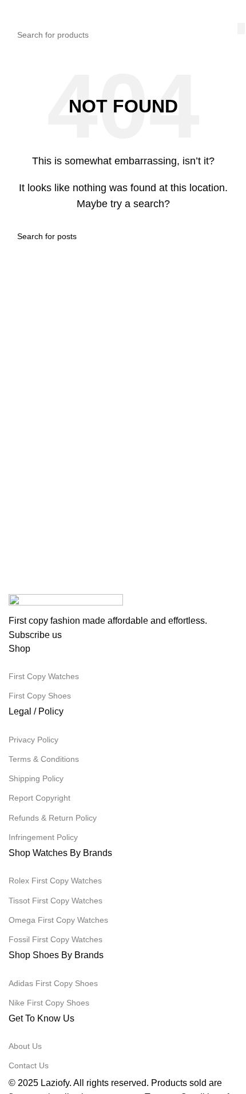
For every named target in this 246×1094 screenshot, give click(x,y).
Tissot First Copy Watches (55, 900)
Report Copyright (39, 797)
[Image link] (66, 603)
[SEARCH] (241, 28)
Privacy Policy (33, 739)
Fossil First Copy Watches (55, 939)
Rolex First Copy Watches (55, 880)
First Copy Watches (44, 676)
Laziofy (55, 1083)
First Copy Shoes (40, 695)
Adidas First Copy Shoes (53, 983)
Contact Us (29, 1065)
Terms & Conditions (44, 759)
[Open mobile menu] (13, 11)
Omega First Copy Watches (58, 920)
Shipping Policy (36, 778)
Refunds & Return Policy (53, 817)
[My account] (233, 11)
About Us (25, 1046)
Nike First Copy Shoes (49, 1002)
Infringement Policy (43, 837)
